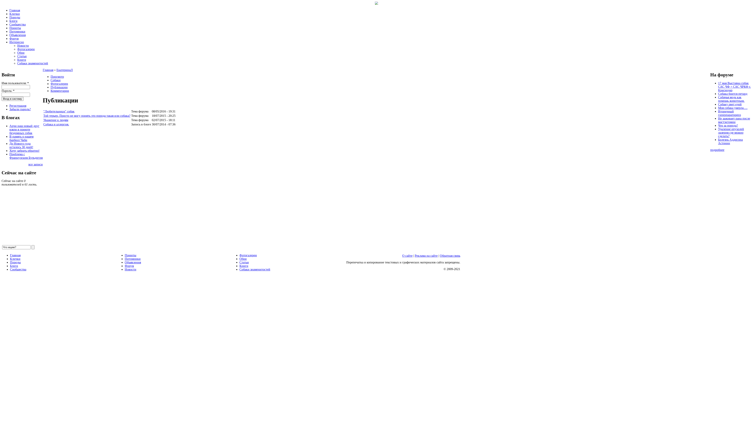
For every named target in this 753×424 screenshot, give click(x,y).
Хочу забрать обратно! (24, 150)
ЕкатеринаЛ (64, 70)
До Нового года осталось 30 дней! (21, 145)
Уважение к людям (55, 120)
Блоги (13, 21)
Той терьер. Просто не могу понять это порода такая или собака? (86, 115)
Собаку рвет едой (730, 104)
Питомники (17, 31)
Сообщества (17, 24)
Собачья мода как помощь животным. (731, 99)
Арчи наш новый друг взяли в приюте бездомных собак (24, 129)
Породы (14, 17)
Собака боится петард (732, 93)
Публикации (59, 87)
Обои (21, 52)
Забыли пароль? (20, 109)
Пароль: (8, 90)
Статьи (22, 56)
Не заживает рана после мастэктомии (734, 120)
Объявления (17, 35)
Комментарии (60, 90)
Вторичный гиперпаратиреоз (729, 113)
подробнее (717, 150)
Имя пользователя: (15, 83)
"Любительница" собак (59, 111)
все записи (35, 164)
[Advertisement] (160, 186)
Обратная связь (450, 255)
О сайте (407, 255)
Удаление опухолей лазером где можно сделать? (731, 132)
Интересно (16, 42)
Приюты (15, 28)
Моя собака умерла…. (733, 108)
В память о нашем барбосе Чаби (21, 138)
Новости (23, 45)
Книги (21, 59)
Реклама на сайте (426, 255)
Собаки (56, 80)
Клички (14, 14)
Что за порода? (728, 125)
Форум (14, 38)
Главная (14, 10)
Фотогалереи (26, 49)
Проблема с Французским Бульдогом (26, 156)
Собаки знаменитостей (32, 63)
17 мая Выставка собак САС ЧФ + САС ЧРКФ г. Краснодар (734, 86)
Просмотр (57, 76)
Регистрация (17, 105)
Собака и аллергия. (56, 124)
